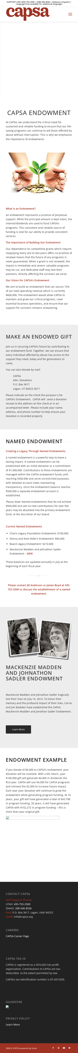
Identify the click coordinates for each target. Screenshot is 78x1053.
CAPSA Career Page (17, 936)
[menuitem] (70, 14)
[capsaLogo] (32, 14)
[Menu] (70, 14)
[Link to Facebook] (53, 1048)
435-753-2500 (22, 904)
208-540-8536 (23, 908)
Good (34, 1048)
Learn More (13, 1024)
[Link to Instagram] (58, 1048)
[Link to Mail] (69, 1048)
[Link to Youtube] (64, 1048)
